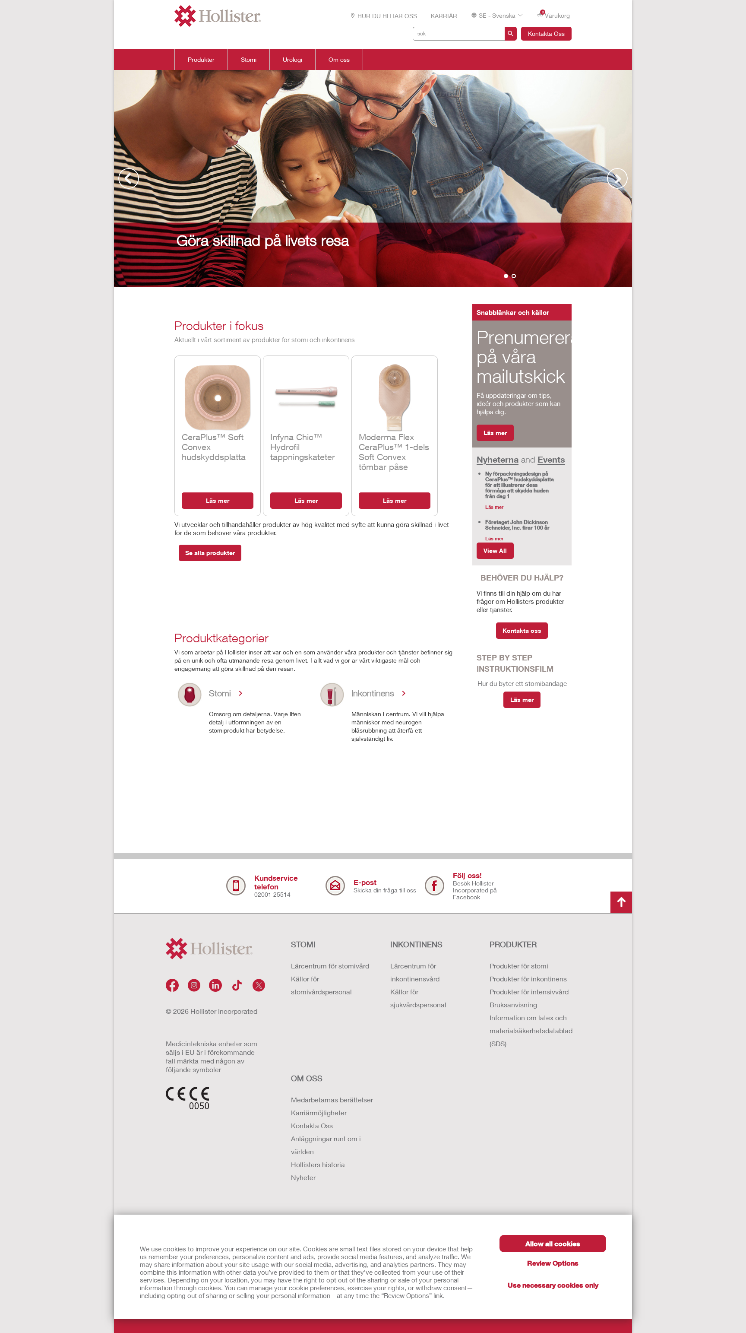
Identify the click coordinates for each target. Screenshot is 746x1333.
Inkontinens (416, 944)
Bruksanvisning (513, 1004)
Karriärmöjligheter (319, 1112)
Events (551, 459)
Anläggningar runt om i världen (326, 1144)
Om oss (339, 59)
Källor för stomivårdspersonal (321, 985)
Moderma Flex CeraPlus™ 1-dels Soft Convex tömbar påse (394, 452)
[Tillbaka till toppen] (621, 902)
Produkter (201, 59)
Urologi (292, 59)
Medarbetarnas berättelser (332, 1099)
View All (495, 550)
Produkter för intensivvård (529, 991)
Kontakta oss (522, 630)
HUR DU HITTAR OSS (387, 15)
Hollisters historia (318, 1164)
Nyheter (303, 1177)
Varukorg (556, 14)
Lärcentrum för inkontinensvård (414, 972)
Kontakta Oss (546, 33)
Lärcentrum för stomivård (330, 966)
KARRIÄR (444, 15)
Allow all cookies (552, 1243)
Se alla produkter (210, 552)
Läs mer (217, 500)
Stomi (248, 59)
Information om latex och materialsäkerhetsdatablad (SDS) (531, 1030)
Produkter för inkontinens (528, 978)
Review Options (552, 1263)
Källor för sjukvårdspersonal (418, 998)
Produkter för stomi (519, 966)
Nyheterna (497, 459)
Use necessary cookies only (553, 1285)
